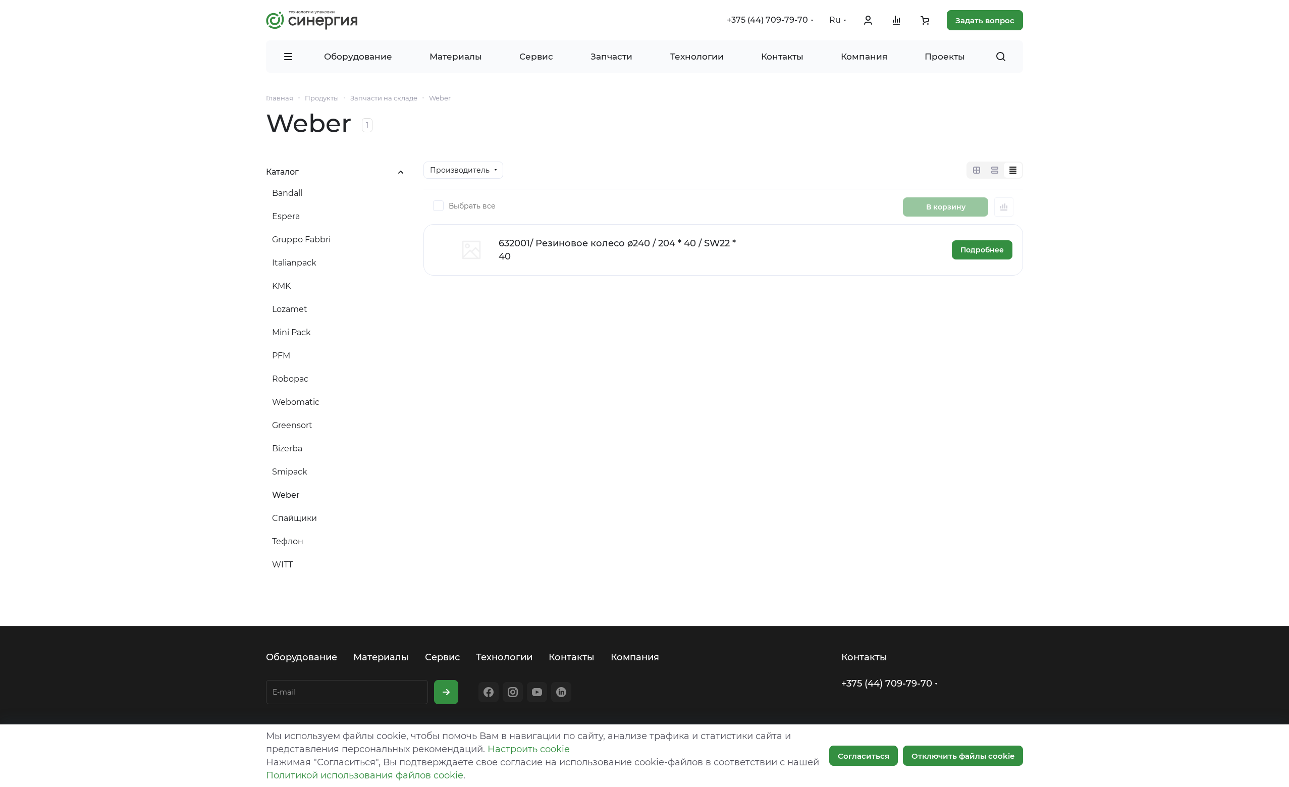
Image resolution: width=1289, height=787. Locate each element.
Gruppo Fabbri (301, 239)
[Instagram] (513, 692)
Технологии (504, 657)
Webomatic (295, 402)
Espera (286, 216)
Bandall (287, 193)
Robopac (290, 379)
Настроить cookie (529, 749)
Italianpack (294, 263)
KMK (281, 286)
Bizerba (287, 448)
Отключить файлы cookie (962, 756)
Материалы (381, 657)
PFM (281, 355)
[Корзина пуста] (925, 20)
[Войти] (868, 20)
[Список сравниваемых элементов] (896, 20)
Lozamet (289, 309)
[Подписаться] (446, 692)
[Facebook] (488, 692)
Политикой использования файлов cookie (364, 775)
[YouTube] (537, 692)
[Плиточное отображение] (977, 170)
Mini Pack (291, 332)
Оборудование (301, 657)
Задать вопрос (984, 20)
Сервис (442, 657)
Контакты (572, 657)
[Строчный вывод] (995, 170)
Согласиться (863, 756)
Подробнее (982, 249)
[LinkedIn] (561, 692)
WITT (282, 564)
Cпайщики (294, 518)
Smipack (289, 472)
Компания (635, 657)
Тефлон (287, 541)
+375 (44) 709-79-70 (767, 20)
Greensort (292, 425)
